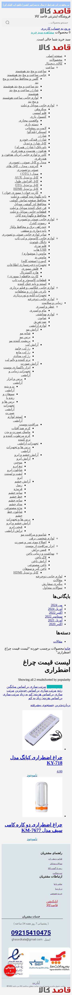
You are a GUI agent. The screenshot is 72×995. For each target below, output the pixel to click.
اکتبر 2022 (55, 612)
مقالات (57, 641)
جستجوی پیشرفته (42, 705)
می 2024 (56, 605)
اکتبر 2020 (55, 624)
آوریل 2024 (55, 609)
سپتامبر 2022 (53, 616)
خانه (67, 648)
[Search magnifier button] (7, 22)
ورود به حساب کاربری (55, 28)
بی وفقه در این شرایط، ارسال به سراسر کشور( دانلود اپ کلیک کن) (36, 4)
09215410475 (31, 932)
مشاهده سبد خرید (42, 32)
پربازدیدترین (54, 686)
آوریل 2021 (55, 620)
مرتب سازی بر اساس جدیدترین (35, 690)
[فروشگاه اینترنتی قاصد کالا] (55, 12)
